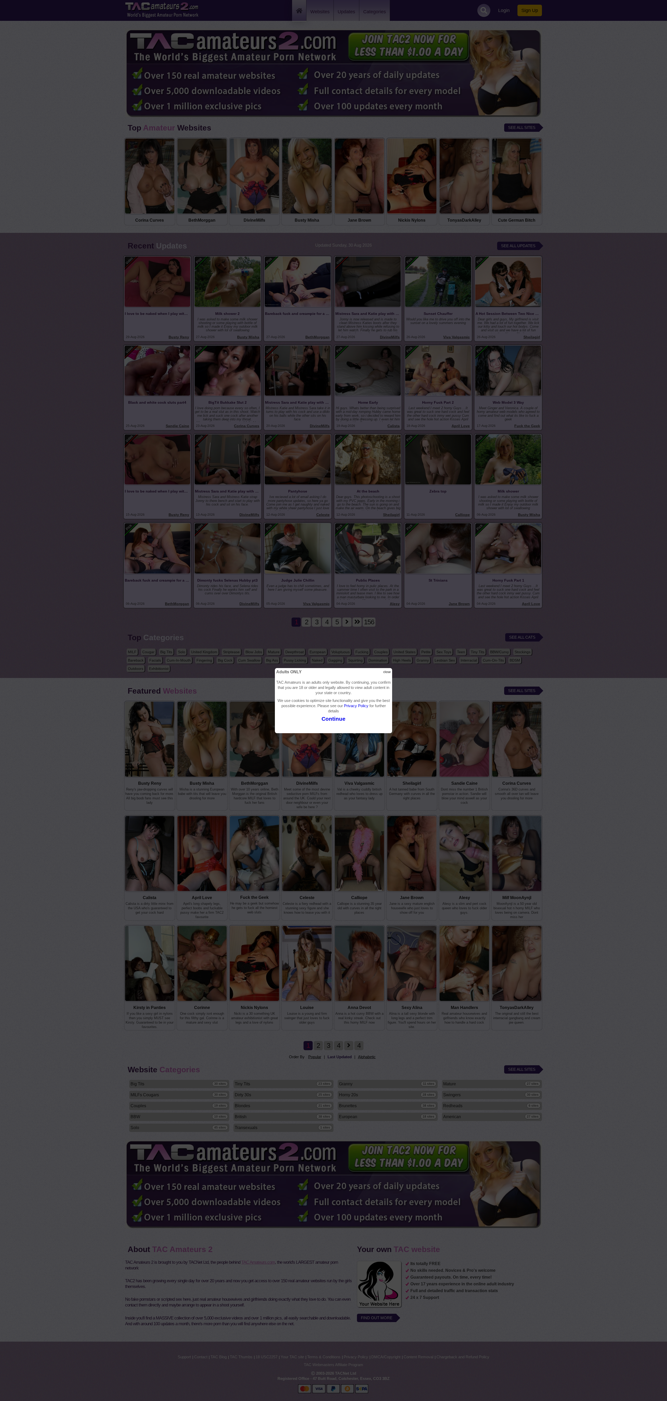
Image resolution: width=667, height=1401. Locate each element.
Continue (333, 719)
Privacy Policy (356, 705)
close (387, 672)
